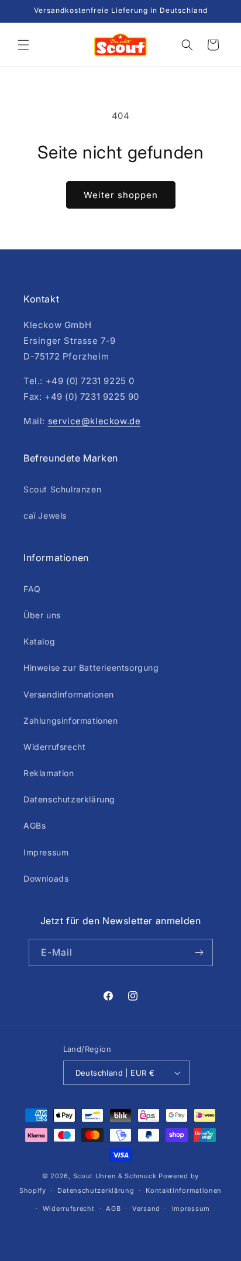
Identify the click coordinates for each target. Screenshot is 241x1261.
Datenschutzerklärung (69, 799)
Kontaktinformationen (184, 1190)
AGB (113, 1208)
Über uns (42, 615)
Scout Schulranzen (62, 489)
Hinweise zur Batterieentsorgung (91, 667)
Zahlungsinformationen (70, 720)
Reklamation (48, 773)
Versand (146, 1208)
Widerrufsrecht (54, 747)
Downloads (45, 878)
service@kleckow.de (94, 421)
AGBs (34, 825)
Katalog (39, 641)
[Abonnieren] (199, 952)
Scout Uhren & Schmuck (115, 1176)
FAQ (32, 589)
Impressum (45, 852)
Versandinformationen (68, 694)
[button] (23, 45)
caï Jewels (45, 515)
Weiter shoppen (121, 194)
